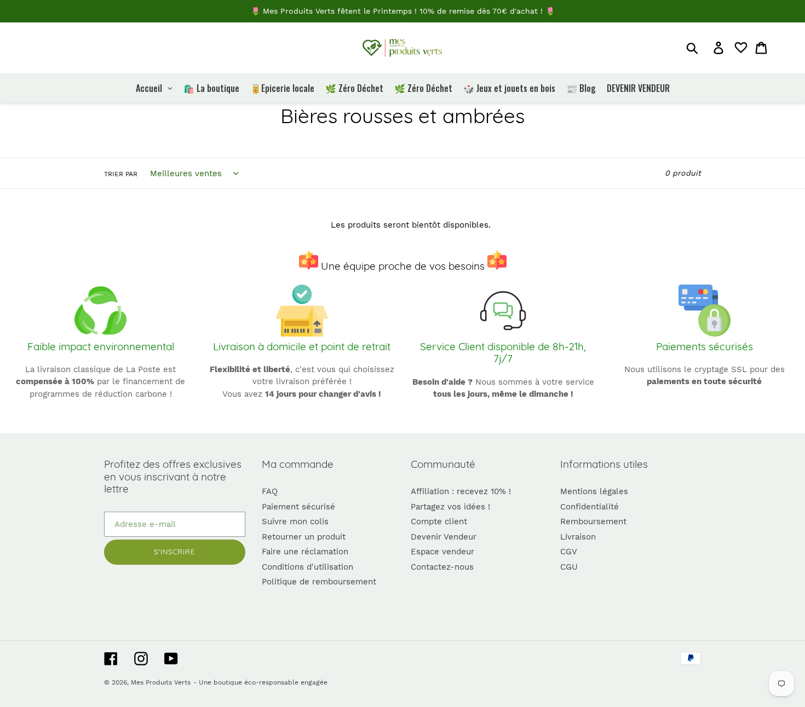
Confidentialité (589, 507)
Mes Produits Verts (161, 682)
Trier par (120, 174)
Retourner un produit (304, 537)
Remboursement (593, 521)
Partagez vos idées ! (450, 507)
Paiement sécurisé (298, 507)
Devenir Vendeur (443, 537)
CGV (568, 552)
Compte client (439, 521)
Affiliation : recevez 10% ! (461, 491)
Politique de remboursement (319, 582)
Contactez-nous (442, 567)
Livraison (578, 537)
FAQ (270, 491)
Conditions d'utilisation (307, 567)
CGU (569, 567)
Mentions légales (594, 491)
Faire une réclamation (305, 552)
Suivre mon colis (295, 521)
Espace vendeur (442, 552)
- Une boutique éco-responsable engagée (260, 682)
